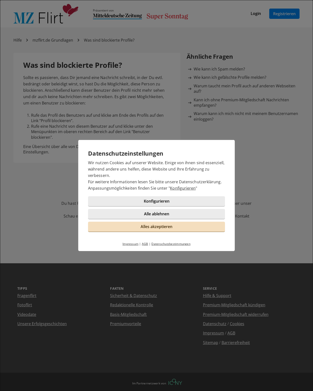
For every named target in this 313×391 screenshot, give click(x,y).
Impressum (130, 244)
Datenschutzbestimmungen (170, 244)
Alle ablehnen (156, 214)
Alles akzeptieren (156, 226)
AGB (145, 244)
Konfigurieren (183, 188)
